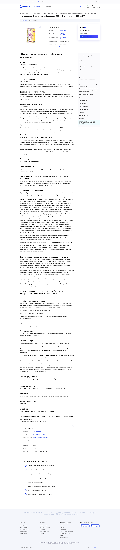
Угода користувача (64, 537)
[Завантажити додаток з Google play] (85, 525)
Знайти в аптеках (90, 36)
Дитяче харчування (24, 531)
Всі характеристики (61, 46)
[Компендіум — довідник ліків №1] (25, 6)
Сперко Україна (63, 30)
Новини (61, 535)
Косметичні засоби (24, 527)
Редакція (62, 527)
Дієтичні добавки (23, 525)
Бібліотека (42, 533)
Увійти (97, 1)
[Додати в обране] (39, 27)
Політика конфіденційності (65, 533)
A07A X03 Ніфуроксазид (63, 34)
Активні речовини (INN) (45, 527)
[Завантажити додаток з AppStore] (95, 525)
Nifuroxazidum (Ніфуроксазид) (63, 38)
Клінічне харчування (24, 529)
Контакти (62, 525)
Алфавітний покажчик (44, 531)
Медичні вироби (23, 533)
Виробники (42, 529)
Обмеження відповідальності (66, 531)
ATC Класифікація (44, 525)
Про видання (63, 529)
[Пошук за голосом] (81, 6)
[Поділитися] (39, 30)
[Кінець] (98, 13)
